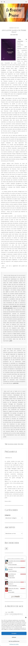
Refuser (14, 637)
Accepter (14, 633)
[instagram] (1, 1)
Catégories (7, 515)
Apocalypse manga (12, 444)
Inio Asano (11, 592)
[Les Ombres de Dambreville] (6, 575)
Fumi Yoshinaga (13, 564)
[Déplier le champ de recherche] (6, 548)
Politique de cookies (14, 644)
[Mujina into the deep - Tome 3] (6, 589)
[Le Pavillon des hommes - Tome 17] (6, 583)
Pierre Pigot (20, 444)
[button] (26, 617)
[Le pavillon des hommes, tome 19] (6, 561)
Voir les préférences (14, 641)
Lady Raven (12, 577)
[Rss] (4, 1)
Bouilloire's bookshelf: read (15, 558)
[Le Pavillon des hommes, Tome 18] (6, 568)
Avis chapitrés (14, 34)
